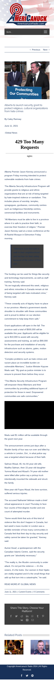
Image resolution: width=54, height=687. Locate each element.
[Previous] (6, 645)
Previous (36, 48)
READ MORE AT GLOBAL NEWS (20, 582)
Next (45, 48)
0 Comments (39, 590)
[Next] (47, 645)
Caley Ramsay (14, 117)
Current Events (25, 590)
